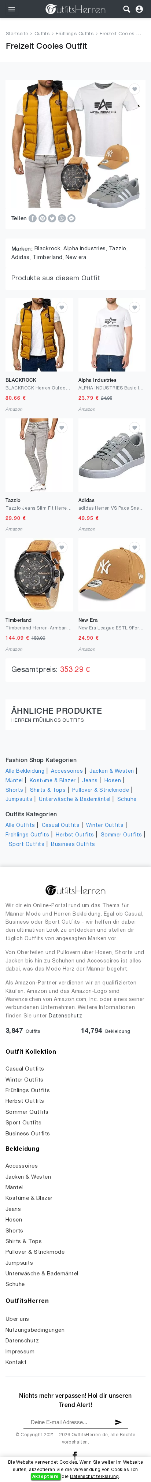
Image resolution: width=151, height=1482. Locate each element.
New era (76, 257)
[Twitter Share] (53, 218)
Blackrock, (48, 248)
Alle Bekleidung (24, 771)
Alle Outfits (20, 825)
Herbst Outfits (75, 835)
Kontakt (15, 1362)
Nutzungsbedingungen (35, 1330)
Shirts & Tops (48, 790)
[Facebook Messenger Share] (71, 218)
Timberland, (49, 257)
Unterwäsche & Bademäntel (75, 799)
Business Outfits (73, 844)
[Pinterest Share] (43, 218)
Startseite (17, 34)
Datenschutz (65, 1016)
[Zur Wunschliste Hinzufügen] (134, 89)
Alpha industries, (86, 248)
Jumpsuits (18, 799)
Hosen (112, 781)
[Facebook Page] (75, 1455)
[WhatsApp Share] (62, 218)
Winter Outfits (105, 825)
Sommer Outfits (121, 835)
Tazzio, (118, 248)
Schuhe (127, 799)
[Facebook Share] (33, 218)
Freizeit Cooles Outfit (124, 34)
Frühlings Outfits (74, 34)
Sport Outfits (26, 844)
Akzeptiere (45, 1477)
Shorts (14, 790)
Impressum (19, 1352)
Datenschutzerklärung (94, 1477)
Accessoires (67, 771)
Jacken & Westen (111, 771)
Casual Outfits (61, 825)
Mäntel (14, 781)
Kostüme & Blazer (53, 781)
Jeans (89, 781)
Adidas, (22, 257)
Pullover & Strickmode (100, 790)
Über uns (17, 1319)
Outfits (41, 34)
